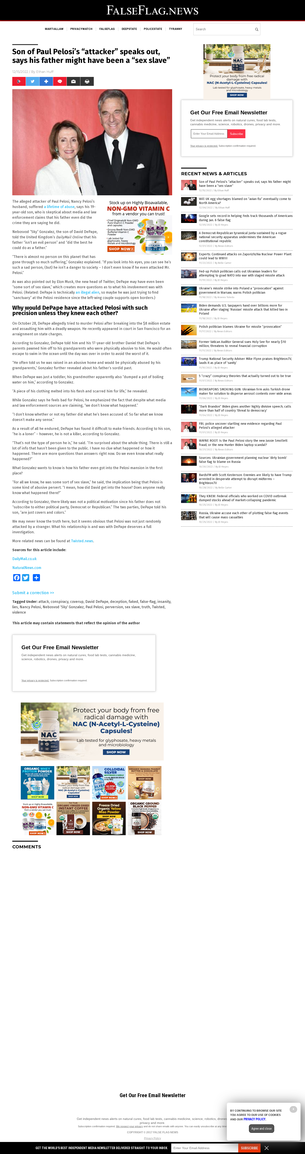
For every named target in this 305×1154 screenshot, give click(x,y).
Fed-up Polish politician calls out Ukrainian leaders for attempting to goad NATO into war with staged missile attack (242, 273)
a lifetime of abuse (59, 207)
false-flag (148, 602)
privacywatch (81, 29)
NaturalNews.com (26, 568)
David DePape (96, 602)
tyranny (175, 29)
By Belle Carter (223, 263)
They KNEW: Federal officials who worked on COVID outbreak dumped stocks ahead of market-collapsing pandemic (242, 498)
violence (19, 612)
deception (118, 602)
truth (146, 607)
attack (43, 602)
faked (133, 602)
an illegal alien (87, 292)
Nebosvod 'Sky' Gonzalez (63, 607)
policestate (153, 29)
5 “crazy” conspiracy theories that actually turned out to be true (245, 376)
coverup (77, 602)
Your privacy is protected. (35, 680)
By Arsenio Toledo (224, 297)
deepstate (129, 29)
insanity (163, 602)
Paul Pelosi (94, 607)
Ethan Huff (44, 72)
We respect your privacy (129, 1126)
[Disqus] (92, 908)
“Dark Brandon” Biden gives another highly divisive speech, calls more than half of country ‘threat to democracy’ (245, 408)
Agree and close (261, 1128)
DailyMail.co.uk (24, 559)
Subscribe (249, 1148)
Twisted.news (82, 541)
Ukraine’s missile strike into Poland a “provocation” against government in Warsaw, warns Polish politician (241, 290)
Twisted (158, 607)
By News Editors (224, 246)
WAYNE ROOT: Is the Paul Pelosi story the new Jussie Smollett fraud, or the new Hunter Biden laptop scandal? (243, 443)
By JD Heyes (221, 224)
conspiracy (59, 602)
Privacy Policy (152, 1138)
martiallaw (54, 29)
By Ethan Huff (221, 190)
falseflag (107, 29)
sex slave (132, 607)
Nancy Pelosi (30, 607)
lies (15, 607)
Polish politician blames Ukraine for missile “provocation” (240, 327)
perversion (114, 607)
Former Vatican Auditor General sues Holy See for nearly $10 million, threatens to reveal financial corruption (242, 344)
